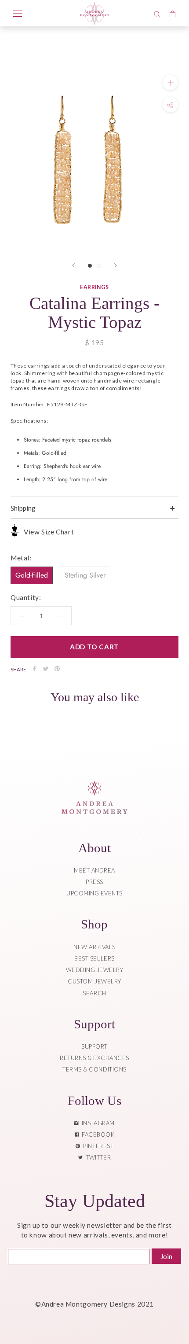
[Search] (157, 13)
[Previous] (73, 265)
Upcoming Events (94, 893)
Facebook (96, 1134)
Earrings (94, 287)
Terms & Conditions (94, 1069)
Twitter (97, 1157)
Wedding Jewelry (95, 969)
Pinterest (96, 1145)
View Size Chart (49, 532)
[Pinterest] (57, 668)
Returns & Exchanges (94, 1057)
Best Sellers (94, 958)
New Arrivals (94, 946)
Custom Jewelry (94, 981)
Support (94, 1046)
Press (94, 881)
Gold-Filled (31, 575)
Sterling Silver (85, 575)
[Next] (115, 265)
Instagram (97, 1123)
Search (94, 993)
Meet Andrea (94, 870)
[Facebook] (34, 668)
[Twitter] (45, 668)
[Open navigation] (17, 13)
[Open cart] (172, 13)
